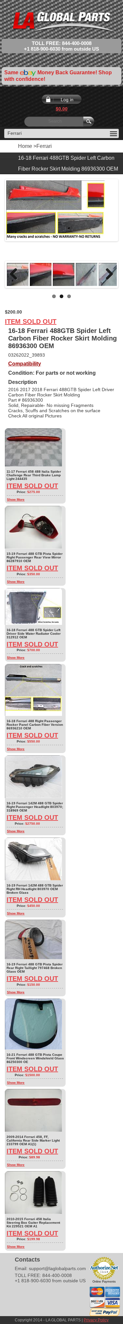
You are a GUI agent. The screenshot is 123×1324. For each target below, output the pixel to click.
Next (106, 274)
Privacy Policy (96, 1320)
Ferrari (44, 146)
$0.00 (62, 108)
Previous (16, 274)
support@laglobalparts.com (57, 1268)
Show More (16, 499)
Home (25, 146)
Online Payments (104, 1281)
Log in (67, 99)
